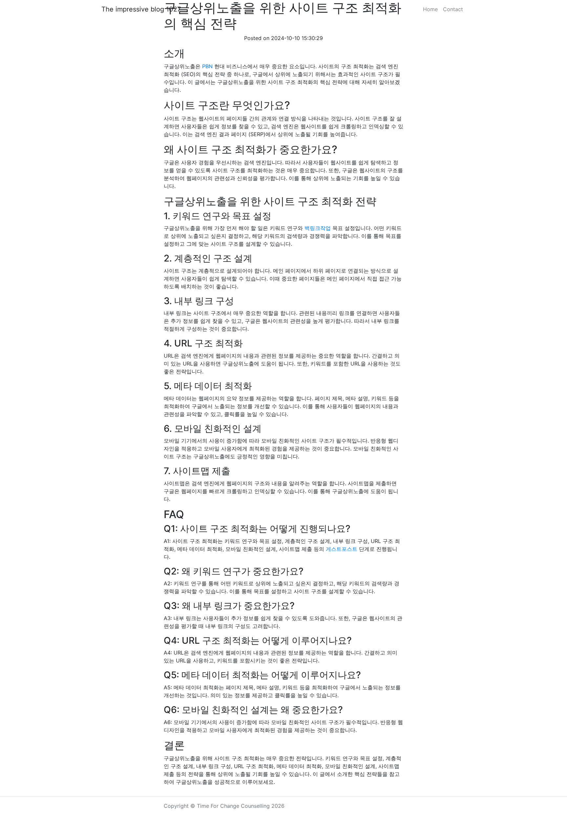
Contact (453, 9)
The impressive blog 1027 (141, 9)
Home (430, 9)
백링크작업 (317, 228)
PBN (207, 66)
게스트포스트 (341, 549)
